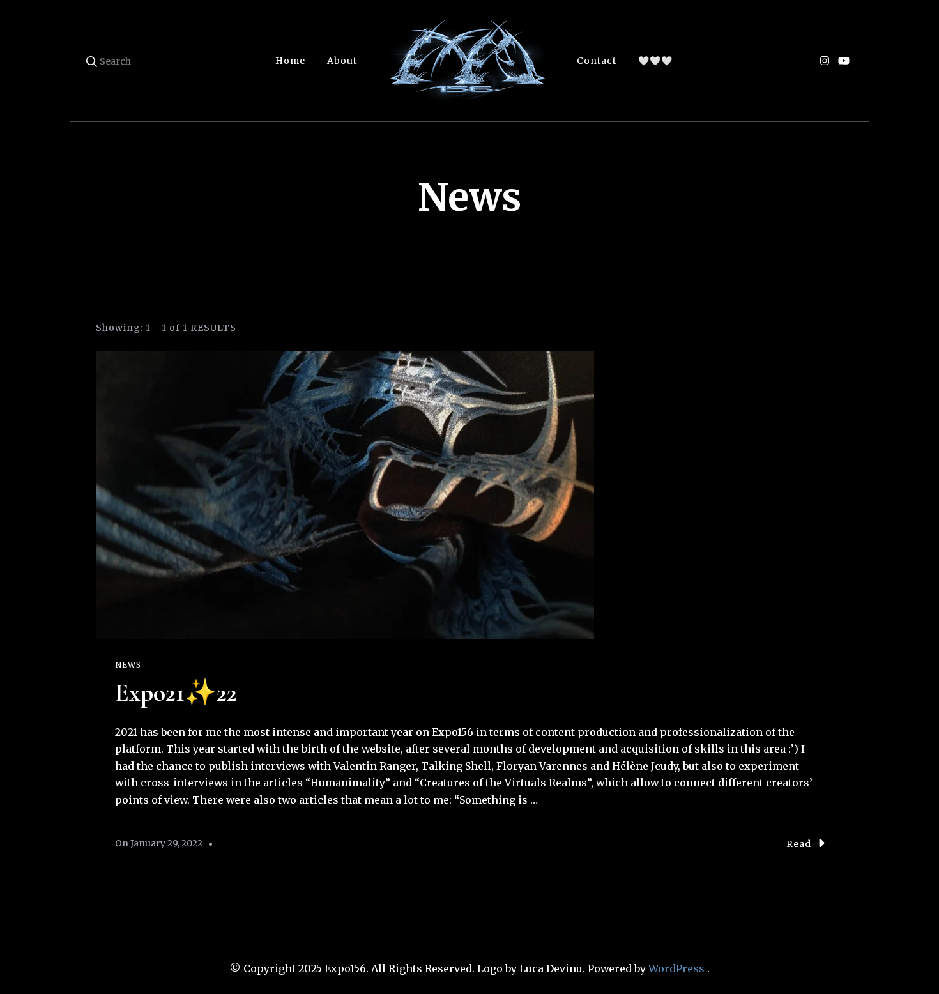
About (342, 60)
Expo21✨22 (176, 692)
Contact (596, 60)
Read (798, 844)
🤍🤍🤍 (655, 60)
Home (290, 60)
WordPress (676, 968)
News (128, 664)
